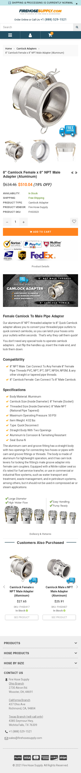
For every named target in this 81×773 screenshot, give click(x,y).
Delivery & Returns (40, 534)
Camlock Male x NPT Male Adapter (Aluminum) (59, 591)
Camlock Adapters (27, 48)
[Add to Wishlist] (74, 222)
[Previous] (72, 172)
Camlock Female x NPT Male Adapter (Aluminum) (22, 591)
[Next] (76, 172)
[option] (21, 587)
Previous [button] (4, 587)
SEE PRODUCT (21, 617)
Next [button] (77, 587)
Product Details (40, 266)
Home (8, 48)
